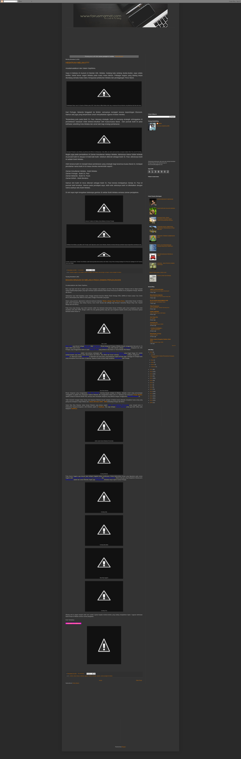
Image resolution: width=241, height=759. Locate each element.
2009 (151, 402)
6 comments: (81, 270)
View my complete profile (163, 126)
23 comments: (81, 673)
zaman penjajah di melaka (115, 272)
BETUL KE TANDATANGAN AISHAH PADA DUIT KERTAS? (165, 245)
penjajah (90, 272)
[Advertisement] (111, 39)
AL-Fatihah (152, 318)
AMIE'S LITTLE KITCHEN (156, 289)
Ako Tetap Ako (154, 317)
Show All (173, 345)
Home (100, 680)
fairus (160, 123)
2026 (151, 352)
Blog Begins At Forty (155, 333)
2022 (151, 376)
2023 (151, 374)
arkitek (71, 675)
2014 (151, 391)
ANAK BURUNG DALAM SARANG (166, 208)
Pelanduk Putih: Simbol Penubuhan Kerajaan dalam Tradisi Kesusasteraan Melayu (165, 219)
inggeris (76, 272)
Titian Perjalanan (154, 306)
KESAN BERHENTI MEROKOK (165, 199)
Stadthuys (101, 407)
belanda (72, 272)
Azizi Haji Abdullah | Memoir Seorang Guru (159, 307)
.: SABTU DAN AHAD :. (155, 329)
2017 (151, 385)
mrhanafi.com (153, 322)
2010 (151, 400)
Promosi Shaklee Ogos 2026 (156, 342)
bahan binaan (77, 675)
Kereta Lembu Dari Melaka (164, 275)
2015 (151, 389)
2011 (151, 398)
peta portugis (102, 272)
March (153, 364)
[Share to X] (90, 270)
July (152, 354)
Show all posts (119, 56)
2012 (151, 396)
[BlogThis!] (89, 270)
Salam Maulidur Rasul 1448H (156, 324)
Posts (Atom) (76, 683)
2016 (151, 387)
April (152, 362)
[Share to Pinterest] (94, 270)
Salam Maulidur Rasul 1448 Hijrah (157, 313)
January (153, 366)
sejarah (98, 675)
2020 (151, 380)
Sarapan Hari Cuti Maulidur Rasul (157, 302)
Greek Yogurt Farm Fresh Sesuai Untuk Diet (160, 296)
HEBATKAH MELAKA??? (77, 63)
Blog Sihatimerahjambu (156, 295)
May (152, 360)
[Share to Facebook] (92, 270)
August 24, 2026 (153, 335)
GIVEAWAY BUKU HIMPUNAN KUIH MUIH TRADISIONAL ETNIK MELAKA (166, 228)
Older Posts (139, 680)
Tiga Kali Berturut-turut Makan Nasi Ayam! (159, 291)
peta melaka (95, 272)
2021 (151, 378)
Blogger (124, 747)
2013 (151, 393)
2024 (151, 371)
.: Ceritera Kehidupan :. (156, 328)
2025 (151, 369)
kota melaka (81, 272)
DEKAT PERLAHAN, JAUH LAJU (157, 272)
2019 (151, 382)
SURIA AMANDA (154, 311)
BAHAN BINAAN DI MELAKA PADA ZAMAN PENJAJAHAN (93, 280)
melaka (86, 272)
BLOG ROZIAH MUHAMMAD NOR (159, 300)
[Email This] (87, 270)
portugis (107, 272)
